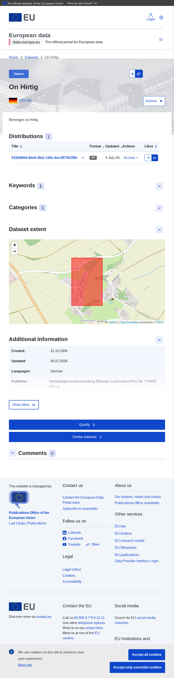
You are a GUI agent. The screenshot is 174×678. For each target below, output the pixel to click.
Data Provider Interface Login (137, 561)
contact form (94, 628)
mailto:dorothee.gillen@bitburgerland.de (90, 392)
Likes (149, 146)
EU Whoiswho (125, 547)
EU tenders (123, 533)
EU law (120, 526)
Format (95, 146)
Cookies (69, 575)
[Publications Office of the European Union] (33, 498)
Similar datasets (84, 437)
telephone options (91, 623)
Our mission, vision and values (138, 497)
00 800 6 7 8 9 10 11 (89, 618)
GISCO (160, 322)
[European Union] (33, 606)
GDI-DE (26, 100)
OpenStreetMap (129, 322)
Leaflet (111, 322)
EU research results (130, 540)
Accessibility (72, 581)
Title (14, 146)
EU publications (127, 555)
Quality (84, 424)
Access (129, 157)
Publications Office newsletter (137, 503)
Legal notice (72, 569)
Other (95, 544)
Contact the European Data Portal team (83, 500)
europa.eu (44, 616)
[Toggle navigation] (160, 39)
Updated (112, 146)
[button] (82, 3)
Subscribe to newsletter (80, 508)
